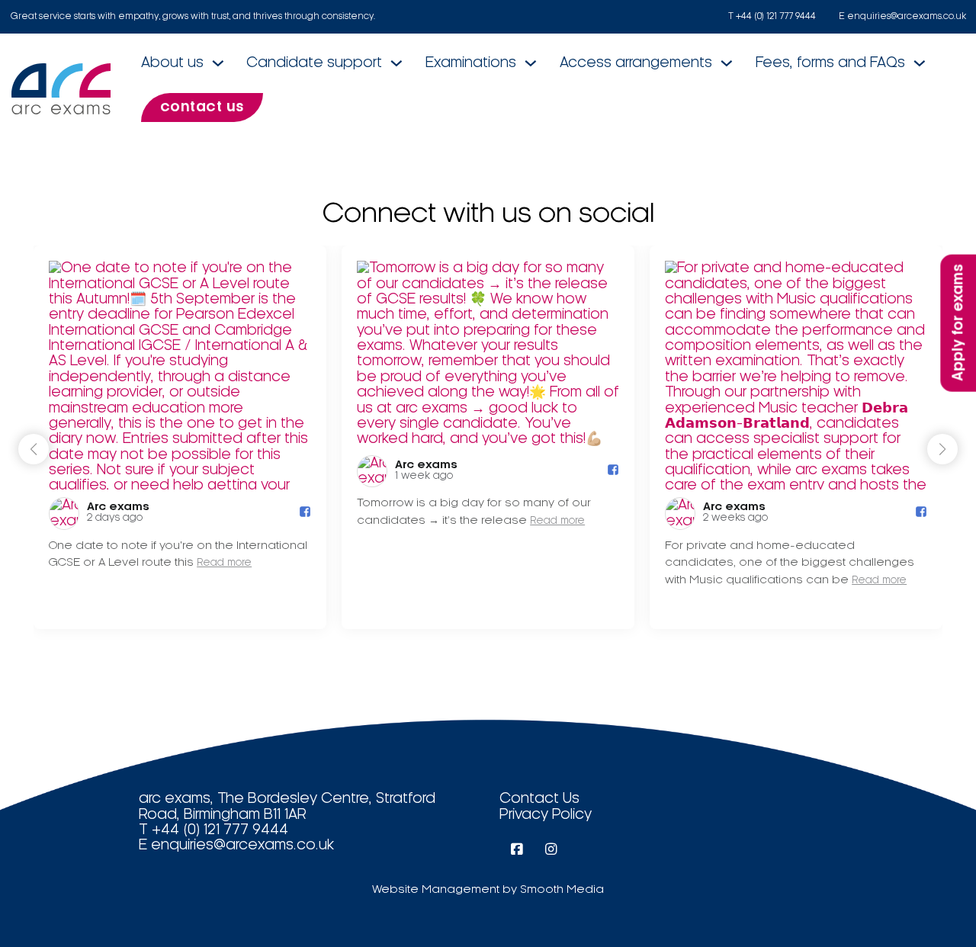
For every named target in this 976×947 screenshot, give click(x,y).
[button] (942, 449)
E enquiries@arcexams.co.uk (902, 16)
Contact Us (539, 798)
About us (172, 62)
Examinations (470, 62)
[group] (180, 437)
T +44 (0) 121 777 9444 (772, 16)
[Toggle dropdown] (218, 63)
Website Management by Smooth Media (488, 889)
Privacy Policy (545, 814)
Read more (224, 563)
